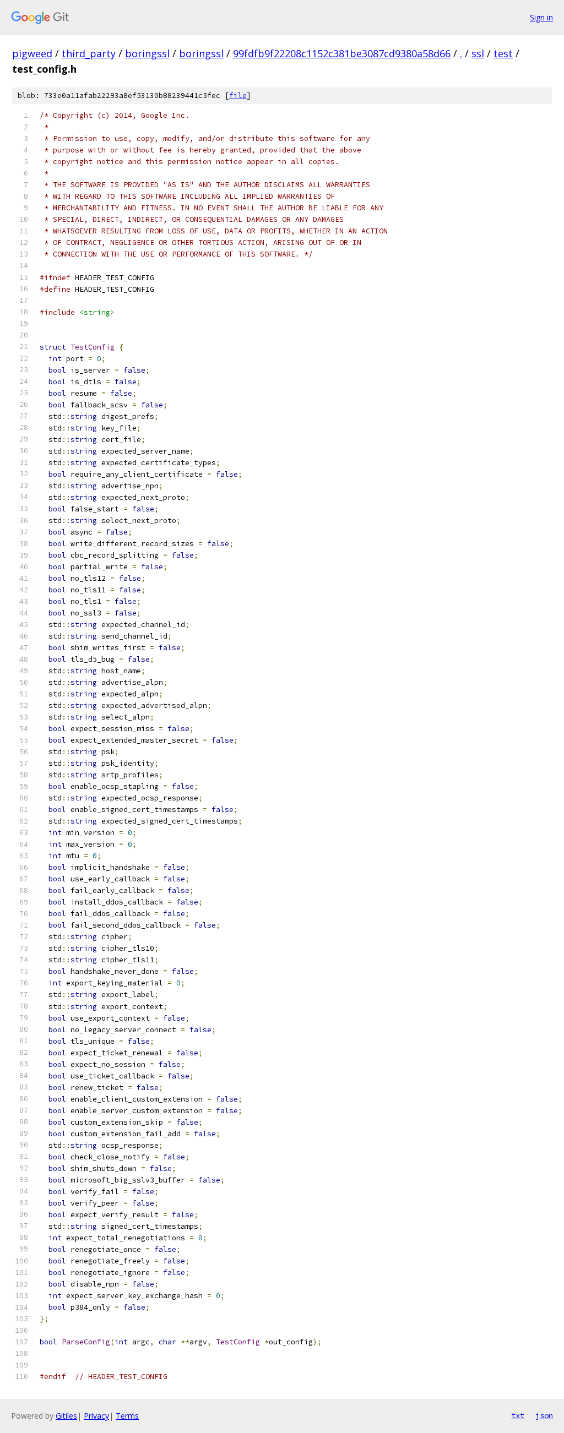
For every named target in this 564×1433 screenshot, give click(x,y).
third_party (89, 53)
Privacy (96, 1415)
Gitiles (66, 1415)
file (238, 95)
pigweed (32, 53)
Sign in (541, 17)
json (544, 1415)
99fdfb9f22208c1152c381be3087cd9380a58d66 (342, 53)
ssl (477, 53)
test (503, 53)
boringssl (147, 53)
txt (517, 1415)
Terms (127, 1415)
